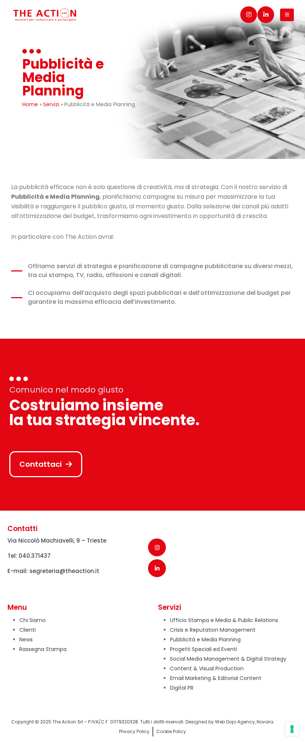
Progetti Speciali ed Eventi (203, 649)
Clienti (27, 630)
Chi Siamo (32, 620)
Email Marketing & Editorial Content (215, 678)
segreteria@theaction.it (64, 571)
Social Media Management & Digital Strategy (228, 659)
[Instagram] (248, 14)
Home (30, 104)
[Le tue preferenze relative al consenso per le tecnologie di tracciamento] (292, 729)
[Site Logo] (44, 15)
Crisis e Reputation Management (213, 630)
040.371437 (35, 556)
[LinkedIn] (265, 14)
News (26, 639)
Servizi (51, 104)
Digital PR (181, 687)
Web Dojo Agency (235, 722)
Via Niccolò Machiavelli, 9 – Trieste (56, 540)
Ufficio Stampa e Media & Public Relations (224, 620)
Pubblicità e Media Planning (205, 639)
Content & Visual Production (207, 668)
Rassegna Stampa (43, 649)
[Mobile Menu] (287, 15)
